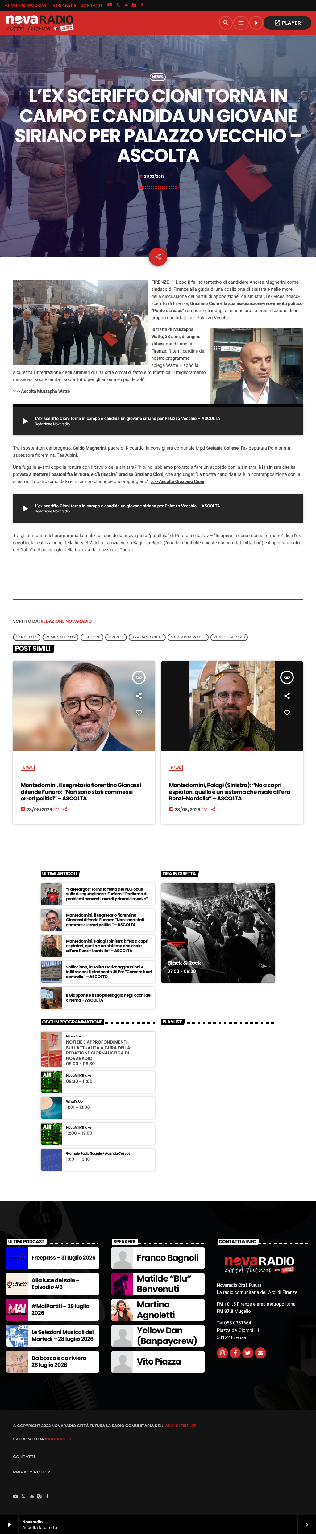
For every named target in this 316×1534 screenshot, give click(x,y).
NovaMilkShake (78, 1076)
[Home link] (40, 23)
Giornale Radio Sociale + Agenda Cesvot (98, 1153)
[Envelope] (260, 1352)
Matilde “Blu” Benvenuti (164, 1284)
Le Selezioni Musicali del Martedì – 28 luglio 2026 (62, 1335)
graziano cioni (147, 637)
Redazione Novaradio (66, 621)
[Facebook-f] (235, 1352)
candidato (27, 637)
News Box (73, 1036)
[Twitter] (247, 1352)
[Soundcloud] (126, 5)
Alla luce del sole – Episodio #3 (55, 1284)
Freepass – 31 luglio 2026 (63, 1258)
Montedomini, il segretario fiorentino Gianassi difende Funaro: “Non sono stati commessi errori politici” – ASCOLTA (81, 792)
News (157, 77)
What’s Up (74, 1102)
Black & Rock (184, 963)
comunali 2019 (60, 637)
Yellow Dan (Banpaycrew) (167, 1335)
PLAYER (287, 23)
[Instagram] (134, 5)
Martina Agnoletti (156, 1310)
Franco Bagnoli (167, 1258)
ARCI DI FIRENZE (180, 1426)
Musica (176, 945)
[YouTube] (109, 5)
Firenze (116, 637)
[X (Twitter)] (117, 5)
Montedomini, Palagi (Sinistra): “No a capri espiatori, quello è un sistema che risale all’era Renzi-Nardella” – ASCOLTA (229, 792)
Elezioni (91, 637)
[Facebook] (142, 5)
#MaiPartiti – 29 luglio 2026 (60, 1310)
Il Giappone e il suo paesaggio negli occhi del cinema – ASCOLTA (108, 997)
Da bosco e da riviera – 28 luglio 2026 (61, 1361)
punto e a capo (229, 637)
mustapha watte (188, 637)
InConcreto (58, 1439)
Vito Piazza (159, 1362)
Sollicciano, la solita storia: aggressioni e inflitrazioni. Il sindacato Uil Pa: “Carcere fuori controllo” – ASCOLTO (109, 972)
